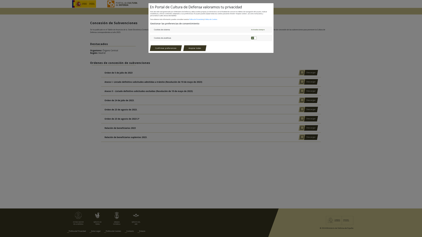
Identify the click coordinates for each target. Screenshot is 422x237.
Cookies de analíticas (162, 38)
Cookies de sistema (162, 29)
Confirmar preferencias (165, 48)
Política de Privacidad (196, 19)
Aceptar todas (195, 48)
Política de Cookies (211, 19)
